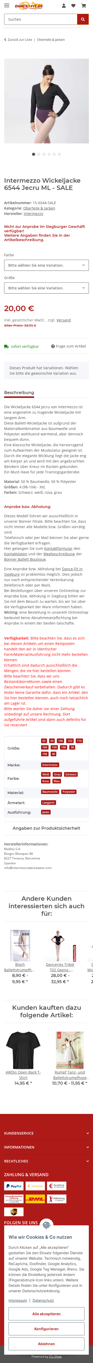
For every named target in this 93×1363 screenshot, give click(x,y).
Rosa (45, 781)
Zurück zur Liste (20, 39)
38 (72, 747)
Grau (57, 774)
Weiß (45, 774)
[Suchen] (83, 19)
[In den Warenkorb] (8, 56)
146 (63, 747)
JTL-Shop (55, 1356)
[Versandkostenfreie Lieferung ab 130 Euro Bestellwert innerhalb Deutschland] (14, 1198)
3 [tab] (43, 154)
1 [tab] (33, 154)
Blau (57, 781)
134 (54, 747)
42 (43, 741)
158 (44, 754)
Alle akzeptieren (46, 1314)
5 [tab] (54, 154)
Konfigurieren (46, 1329)
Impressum (18, 1300)
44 (51, 741)
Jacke (45, 812)
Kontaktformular (58, 548)
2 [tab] (38, 154)
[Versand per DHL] (35, 1198)
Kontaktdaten (15, 553)
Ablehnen (46, 1344)
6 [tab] (59, 154)
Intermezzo (50, 765)
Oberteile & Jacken (39, 208)
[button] (63, 6)
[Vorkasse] (35, 1185)
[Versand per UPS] (14, 1211)
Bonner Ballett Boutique (25, 559)
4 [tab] (49, 154)
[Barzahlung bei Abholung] (56, 1185)
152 (70, 741)
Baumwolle (50, 792)
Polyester (69, 792)
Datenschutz (43, 1300)
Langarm (48, 802)
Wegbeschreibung (59, 553)
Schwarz (70, 774)
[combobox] (46, 265)
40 (53, 754)
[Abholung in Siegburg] (56, 1198)
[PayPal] (14, 1185)
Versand (64, 320)
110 (79, 741)
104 (44, 747)
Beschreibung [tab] (19, 392)
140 (60, 741)
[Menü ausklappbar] (6, 3)
